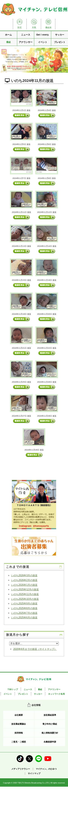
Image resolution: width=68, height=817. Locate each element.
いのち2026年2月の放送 (24, 580)
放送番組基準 (50, 715)
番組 (8, 42)
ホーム (8, 34)
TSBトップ (13, 689)
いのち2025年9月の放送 (24, 603)
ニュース (25, 34)
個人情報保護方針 (50, 733)
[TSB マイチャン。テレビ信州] (34, 15)
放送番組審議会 (18, 724)
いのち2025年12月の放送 (25, 589)
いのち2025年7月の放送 (24, 613)
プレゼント (59, 42)
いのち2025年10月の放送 (25, 599)
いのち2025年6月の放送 (24, 617)
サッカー (59, 34)
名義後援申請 (50, 742)
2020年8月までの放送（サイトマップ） (35, 649)
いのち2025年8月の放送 (24, 608)
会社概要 (19, 715)
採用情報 (19, 733)
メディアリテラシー (20, 769)
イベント (42, 42)
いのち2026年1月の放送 (24, 584)
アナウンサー (25, 42)
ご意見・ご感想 (18, 742)
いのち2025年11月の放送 (25, 594)
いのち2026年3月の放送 (24, 575)
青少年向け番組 (49, 724)
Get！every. (42, 34)
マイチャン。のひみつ (46, 769)
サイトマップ (34, 773)
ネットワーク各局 (56, 694)
